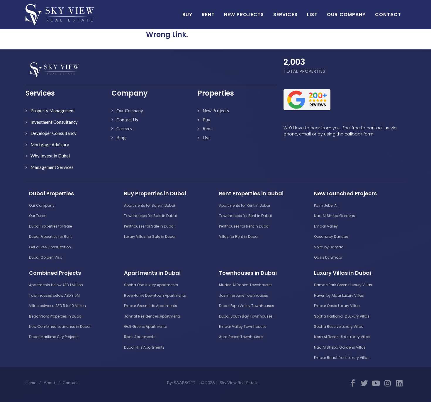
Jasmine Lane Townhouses (243, 295)
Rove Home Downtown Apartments (155, 295)
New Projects (216, 110)
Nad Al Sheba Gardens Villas (340, 347)
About (49, 382)
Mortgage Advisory (49, 144)
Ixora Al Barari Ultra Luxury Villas (342, 336)
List (206, 137)
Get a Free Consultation (50, 247)
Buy (206, 119)
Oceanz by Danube (331, 236)
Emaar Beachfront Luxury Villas (341, 357)
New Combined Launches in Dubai (60, 326)
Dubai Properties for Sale (50, 226)
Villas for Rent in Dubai (239, 236)
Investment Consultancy (54, 122)
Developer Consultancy (53, 133)
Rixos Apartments (139, 336)
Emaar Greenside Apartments (150, 305)
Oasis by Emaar (328, 257)
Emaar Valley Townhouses (243, 326)
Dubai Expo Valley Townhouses (246, 305)
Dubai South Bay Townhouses (246, 316)
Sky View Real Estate (239, 382)
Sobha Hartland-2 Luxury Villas (341, 316)
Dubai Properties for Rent (50, 236)
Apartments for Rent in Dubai (244, 205)
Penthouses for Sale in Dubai (149, 226)
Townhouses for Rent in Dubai (245, 215)
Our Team (38, 215)
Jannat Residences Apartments (152, 316)
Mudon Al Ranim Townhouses (245, 284)
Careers (124, 128)
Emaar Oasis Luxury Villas (337, 305)
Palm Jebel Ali (326, 205)
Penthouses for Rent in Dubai (244, 226)
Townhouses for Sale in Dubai (150, 215)
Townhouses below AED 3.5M (54, 295)
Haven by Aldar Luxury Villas (339, 295)
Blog (121, 137)
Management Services (52, 167)
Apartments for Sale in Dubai (149, 205)
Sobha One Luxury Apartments (151, 284)
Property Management (52, 110)
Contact (70, 382)
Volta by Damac (328, 247)
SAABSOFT (185, 382)
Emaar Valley (326, 226)
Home (31, 382)
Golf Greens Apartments (145, 326)
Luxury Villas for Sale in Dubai (150, 236)
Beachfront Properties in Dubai (55, 316)
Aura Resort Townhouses (241, 336)
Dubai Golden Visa (45, 257)
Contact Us (127, 119)
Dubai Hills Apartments (144, 347)
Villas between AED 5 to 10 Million (57, 305)
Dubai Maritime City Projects (54, 336)
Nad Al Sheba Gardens (334, 215)
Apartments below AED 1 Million (56, 284)
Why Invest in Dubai (50, 155)
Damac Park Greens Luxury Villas (343, 284)
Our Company (129, 110)
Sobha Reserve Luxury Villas (338, 326)
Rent (207, 128)
